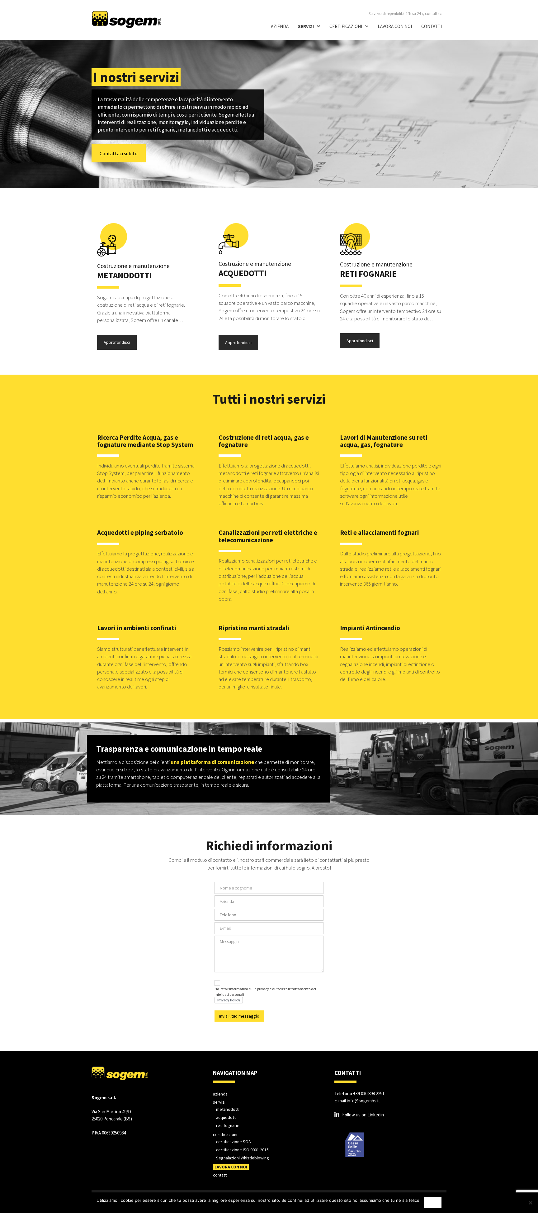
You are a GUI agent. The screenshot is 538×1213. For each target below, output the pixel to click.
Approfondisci (117, 342)
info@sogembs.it (363, 1101)
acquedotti (226, 1117)
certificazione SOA (233, 1141)
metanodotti (227, 1109)
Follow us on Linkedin (363, 1115)
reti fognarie (227, 1125)
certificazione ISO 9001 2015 (242, 1150)
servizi (306, 26)
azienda (280, 26)
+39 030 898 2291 (369, 1093)
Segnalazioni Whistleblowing (242, 1158)
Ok (432, 1202)
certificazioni (345, 26)
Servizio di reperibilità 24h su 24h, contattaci (405, 13)
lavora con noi (395, 26)
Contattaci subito (119, 153)
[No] (530, 1203)
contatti (431, 26)
